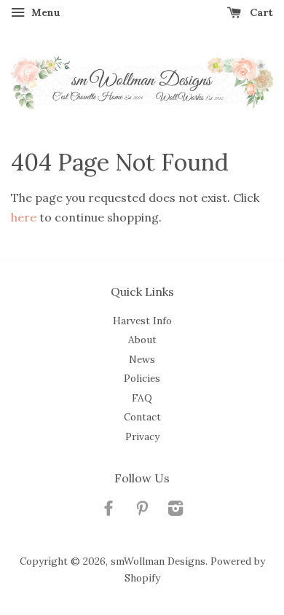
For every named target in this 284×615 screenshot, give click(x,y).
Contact (142, 416)
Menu (44, 12)
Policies (142, 378)
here (23, 217)
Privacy (142, 436)
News (142, 359)
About (142, 339)
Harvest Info (142, 320)
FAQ (142, 397)
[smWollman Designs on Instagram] (175, 510)
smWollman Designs (158, 561)
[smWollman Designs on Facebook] (108, 510)
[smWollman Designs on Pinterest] (142, 510)
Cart (260, 12)
